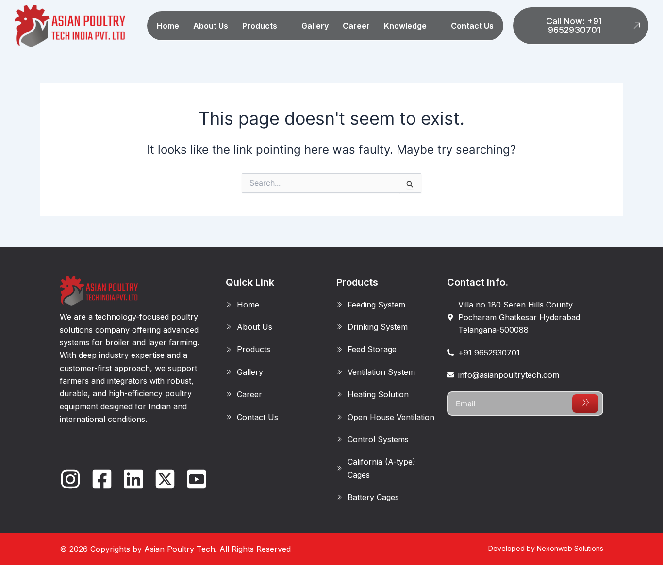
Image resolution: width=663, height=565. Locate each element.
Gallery (315, 26)
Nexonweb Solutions (570, 548)
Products (259, 26)
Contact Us (472, 26)
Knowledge (405, 26)
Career (356, 26)
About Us (210, 26)
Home (168, 26)
